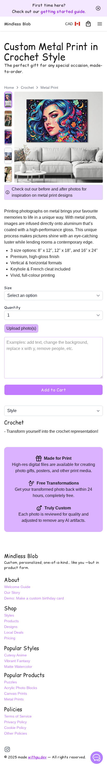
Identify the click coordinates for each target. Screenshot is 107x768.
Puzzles (10, 682)
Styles (9, 615)
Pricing (9, 638)
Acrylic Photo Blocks (20, 688)
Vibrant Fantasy (17, 661)
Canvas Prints (15, 693)
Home (9, 87)
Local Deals (13, 632)
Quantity (12, 307)
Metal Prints (14, 699)
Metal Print (49, 87)
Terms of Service (18, 716)
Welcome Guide (17, 587)
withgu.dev (37, 757)
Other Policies (15, 733)
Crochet (27, 87)
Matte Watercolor (18, 666)
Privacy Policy (15, 722)
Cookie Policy (15, 728)
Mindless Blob (21, 556)
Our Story (12, 592)
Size (8, 287)
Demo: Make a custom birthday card (34, 598)
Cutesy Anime (15, 655)
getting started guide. (63, 11)
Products (11, 621)
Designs (10, 627)
